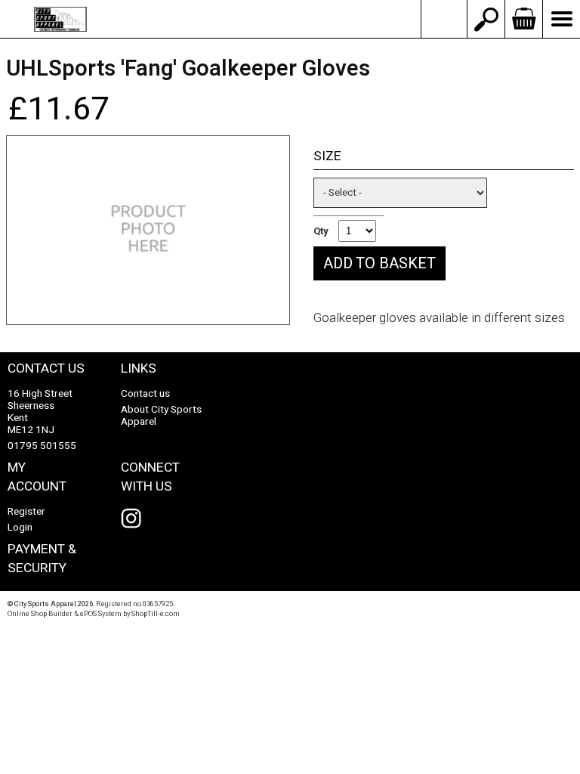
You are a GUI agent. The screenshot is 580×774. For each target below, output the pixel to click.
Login (20, 527)
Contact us (145, 393)
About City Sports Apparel (161, 415)
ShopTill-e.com (155, 613)
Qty (321, 231)
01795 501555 (42, 446)
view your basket (523, 19)
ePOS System (101, 613)
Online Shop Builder (40, 613)
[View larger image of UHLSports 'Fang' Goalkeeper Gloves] (148, 230)
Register (26, 511)
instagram (134, 518)
